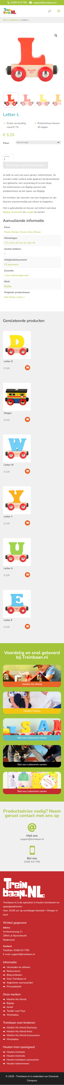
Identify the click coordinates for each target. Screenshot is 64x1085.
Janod (10, 1007)
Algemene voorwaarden (20, 982)
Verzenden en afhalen (18, 967)
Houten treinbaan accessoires (23, 1059)
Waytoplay (13, 1014)
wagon (30, 212)
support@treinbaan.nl (23, 954)
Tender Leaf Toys (16, 1011)
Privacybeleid (14, 986)
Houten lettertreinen (18, 1063)
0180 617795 (21, 950)
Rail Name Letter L (14, 297)
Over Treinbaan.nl (16, 978)
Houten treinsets (16, 1052)
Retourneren (13, 971)
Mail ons (32, 836)
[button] (56, 35)
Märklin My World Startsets (22, 1027)
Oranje (14, 232)
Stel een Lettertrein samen (32, 737)
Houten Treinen (32, 711)
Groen (22, 232)
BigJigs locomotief (12, 212)
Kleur (6, 143)
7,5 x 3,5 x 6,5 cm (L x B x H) (19, 242)
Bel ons (32, 858)
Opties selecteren (27, 367)
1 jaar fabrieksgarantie (16, 275)
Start (5, 19)
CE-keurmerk (11, 264)
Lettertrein (15, 19)
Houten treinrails (16, 1055)
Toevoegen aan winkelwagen (27, 419)
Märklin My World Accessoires (23, 1035)
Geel (30, 232)
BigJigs (8, 286)
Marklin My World (32, 684)
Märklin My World (16, 999)
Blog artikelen (14, 975)
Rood (7, 232)
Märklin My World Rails (19, 1031)
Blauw (37, 232)
